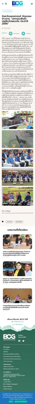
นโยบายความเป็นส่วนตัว (21, 401)
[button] (6, 3)
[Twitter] (23, 341)
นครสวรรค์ (9, 222)
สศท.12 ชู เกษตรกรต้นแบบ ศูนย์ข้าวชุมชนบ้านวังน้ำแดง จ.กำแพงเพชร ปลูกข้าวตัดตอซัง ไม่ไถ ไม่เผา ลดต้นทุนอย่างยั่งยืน (17, 280)
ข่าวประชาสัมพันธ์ (7, 11)
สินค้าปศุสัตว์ (19, 222)
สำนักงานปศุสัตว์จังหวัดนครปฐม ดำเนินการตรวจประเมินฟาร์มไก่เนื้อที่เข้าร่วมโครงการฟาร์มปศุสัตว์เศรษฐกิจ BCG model (16, 253)
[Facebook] (19, 341)
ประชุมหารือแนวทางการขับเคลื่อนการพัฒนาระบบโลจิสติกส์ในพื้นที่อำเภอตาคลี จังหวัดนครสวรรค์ (16, 307)
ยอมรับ (11, 401)
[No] (32, 398)
